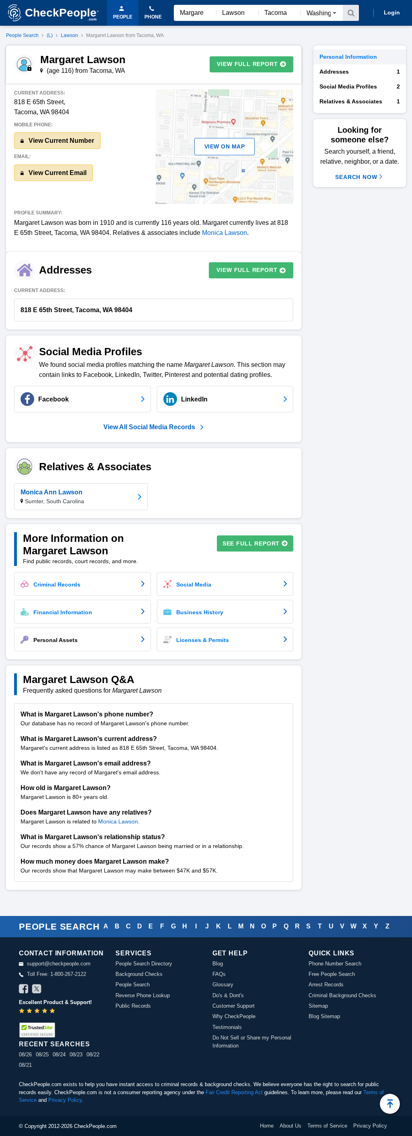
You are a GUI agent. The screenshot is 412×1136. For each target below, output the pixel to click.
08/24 (59, 1055)
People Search (22, 35)
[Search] (351, 13)
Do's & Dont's (228, 995)
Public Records (133, 1006)
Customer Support (233, 1006)
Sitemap (318, 1006)
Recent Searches (54, 1044)
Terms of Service (327, 1126)
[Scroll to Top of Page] (390, 1104)
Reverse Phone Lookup (142, 995)
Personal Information (348, 57)
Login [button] (392, 12)
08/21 (25, 1065)
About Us (290, 1126)
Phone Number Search (335, 964)
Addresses (359, 71)
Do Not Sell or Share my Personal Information (251, 1042)
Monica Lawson (224, 232)
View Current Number (60, 140)
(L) (50, 35)
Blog (217, 964)
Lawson (69, 35)
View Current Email (57, 172)
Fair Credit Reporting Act (234, 1092)
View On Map (224, 146)
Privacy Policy (65, 1100)
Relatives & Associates (359, 101)
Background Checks (139, 974)
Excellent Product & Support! (55, 1002)
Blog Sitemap (324, 1016)
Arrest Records (326, 985)
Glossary (222, 985)
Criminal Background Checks (342, 995)
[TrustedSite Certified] (37, 1030)
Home (267, 1126)
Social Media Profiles (359, 86)
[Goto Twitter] (36, 990)
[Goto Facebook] (24, 990)
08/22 (93, 1055)
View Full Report (247, 64)
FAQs (219, 974)
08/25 (42, 1055)
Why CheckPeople (233, 1016)
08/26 (25, 1055)
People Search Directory (143, 964)
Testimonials (227, 1027)
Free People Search (332, 974)
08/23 (76, 1055)
